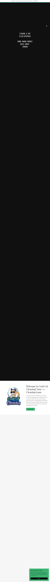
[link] (25, 47)
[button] (47, 26)
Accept (39, 578)
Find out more (30, 409)
